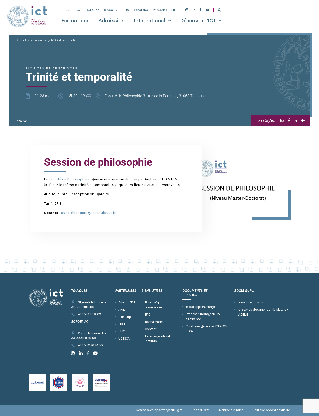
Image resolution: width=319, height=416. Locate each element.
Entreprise (159, 10)
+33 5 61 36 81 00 (89, 314)
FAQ (147, 314)
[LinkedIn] (295, 120)
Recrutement (154, 322)
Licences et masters (251, 302)
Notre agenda (38, 40)
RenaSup (124, 317)
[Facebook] (289, 120)
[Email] (282, 120)
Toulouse (92, 10)
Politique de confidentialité (271, 410)
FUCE (122, 324)
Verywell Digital (173, 410)
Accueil (21, 40)
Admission (112, 20)
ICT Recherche (137, 10)
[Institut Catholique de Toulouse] (27, 16)
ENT (174, 10)
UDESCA (124, 338)
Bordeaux (110, 10)
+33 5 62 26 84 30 (90, 345)
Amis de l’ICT (126, 302)
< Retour (22, 120)
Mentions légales (231, 410)
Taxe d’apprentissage (200, 307)
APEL (121, 310)
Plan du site (201, 410)
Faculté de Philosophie (68, 179)
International (149, 20)
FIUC (121, 331)
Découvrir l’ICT (198, 20)
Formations (75, 20)
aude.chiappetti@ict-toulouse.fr (88, 212)
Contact (150, 329)
